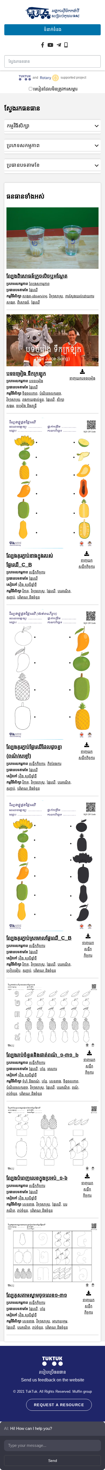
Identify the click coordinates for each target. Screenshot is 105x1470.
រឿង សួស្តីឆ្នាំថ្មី (27, 585)
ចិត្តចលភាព (29, 393)
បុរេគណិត (64, 591)
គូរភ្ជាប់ (10, 597)
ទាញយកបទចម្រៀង (82, 378)
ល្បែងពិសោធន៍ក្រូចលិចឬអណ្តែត (37, 276)
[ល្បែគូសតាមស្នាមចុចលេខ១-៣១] (52, 1256)
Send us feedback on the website (52, 1380)
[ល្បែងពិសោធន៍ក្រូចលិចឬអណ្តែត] (52, 239)
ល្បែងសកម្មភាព (39, 284)
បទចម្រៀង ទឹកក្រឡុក (26, 373)
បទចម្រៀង (36, 381)
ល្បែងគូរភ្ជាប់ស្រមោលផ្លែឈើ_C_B (39, 938)
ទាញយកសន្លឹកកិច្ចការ (87, 563)
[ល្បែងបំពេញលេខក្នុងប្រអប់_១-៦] (52, 1139)
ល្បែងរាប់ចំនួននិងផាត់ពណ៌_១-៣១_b (42, 1055)
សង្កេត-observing (34, 296)
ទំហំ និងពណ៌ (31, 1081)
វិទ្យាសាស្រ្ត (56, 296)
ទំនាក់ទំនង (52, 29)
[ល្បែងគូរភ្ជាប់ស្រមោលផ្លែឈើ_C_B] (52, 867)
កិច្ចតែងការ (54, 764)
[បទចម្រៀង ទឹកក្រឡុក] (52, 341)
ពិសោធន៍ (23, 302)
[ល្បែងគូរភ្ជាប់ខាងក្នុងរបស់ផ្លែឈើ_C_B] (52, 484)
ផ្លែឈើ (33, 290)
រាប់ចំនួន (11, 1094)
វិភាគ (25, 591)
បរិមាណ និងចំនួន (28, 597)
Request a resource (59, 1405)
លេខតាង (55, 1081)
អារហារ (52, 1069)
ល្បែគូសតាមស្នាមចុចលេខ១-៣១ (36, 1295)
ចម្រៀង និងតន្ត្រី (26, 406)
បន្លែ (42, 1069)
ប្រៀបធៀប (13, 971)
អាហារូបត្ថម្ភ (59, 1321)
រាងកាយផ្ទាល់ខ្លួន (33, 400)
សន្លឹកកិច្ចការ (37, 572)
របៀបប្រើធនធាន (52, 1372)
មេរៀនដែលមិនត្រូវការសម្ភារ (55, 89)
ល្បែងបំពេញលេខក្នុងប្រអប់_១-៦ (37, 1178)
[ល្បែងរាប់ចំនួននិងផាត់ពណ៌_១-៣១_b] (52, 1016)
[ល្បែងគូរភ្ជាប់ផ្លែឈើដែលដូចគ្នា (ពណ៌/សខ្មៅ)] (52, 676)
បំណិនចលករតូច (50, 393)
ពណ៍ (75, 1087)
